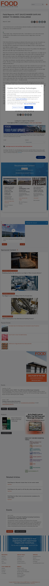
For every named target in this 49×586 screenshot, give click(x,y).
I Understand (28, 107)
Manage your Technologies (18, 107)
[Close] (41, 86)
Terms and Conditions (21, 99)
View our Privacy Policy (30, 103)
